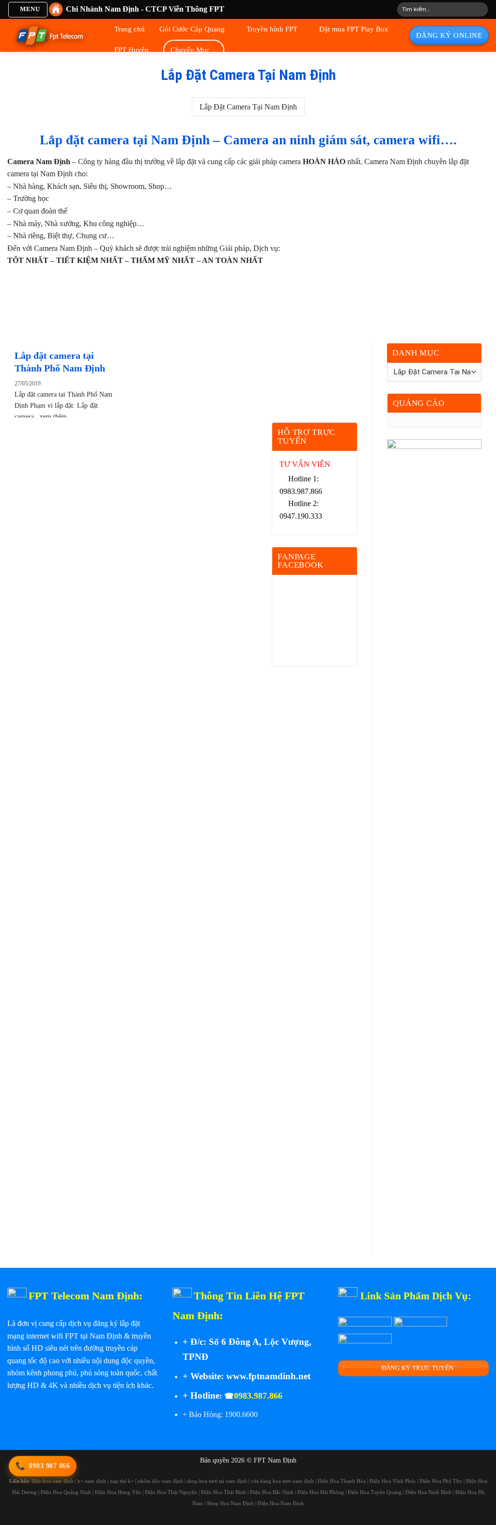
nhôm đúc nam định (160, 1481)
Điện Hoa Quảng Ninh (66, 1492)
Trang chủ (129, 29)
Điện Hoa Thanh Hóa (342, 1481)
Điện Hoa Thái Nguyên (171, 1492)
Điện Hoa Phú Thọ (441, 1481)
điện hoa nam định (52, 1481)
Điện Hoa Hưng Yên (118, 1492)
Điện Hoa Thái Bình (223, 1492)
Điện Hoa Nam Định (281, 1503)
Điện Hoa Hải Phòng (320, 1492)
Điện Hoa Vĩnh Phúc (393, 1481)
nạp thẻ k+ (122, 1481)
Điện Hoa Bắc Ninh (272, 1492)
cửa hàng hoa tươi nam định (282, 1481)
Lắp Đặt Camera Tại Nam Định (248, 107)
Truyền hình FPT (272, 29)
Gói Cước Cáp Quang (192, 29)
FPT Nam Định (275, 1460)
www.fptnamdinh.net (268, 1376)
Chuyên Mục (190, 50)
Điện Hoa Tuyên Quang (375, 1492)
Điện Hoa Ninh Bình (428, 1492)
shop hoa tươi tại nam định (217, 1481)
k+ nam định (92, 1481)
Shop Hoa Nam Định (230, 1503)
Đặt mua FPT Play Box (353, 29)
